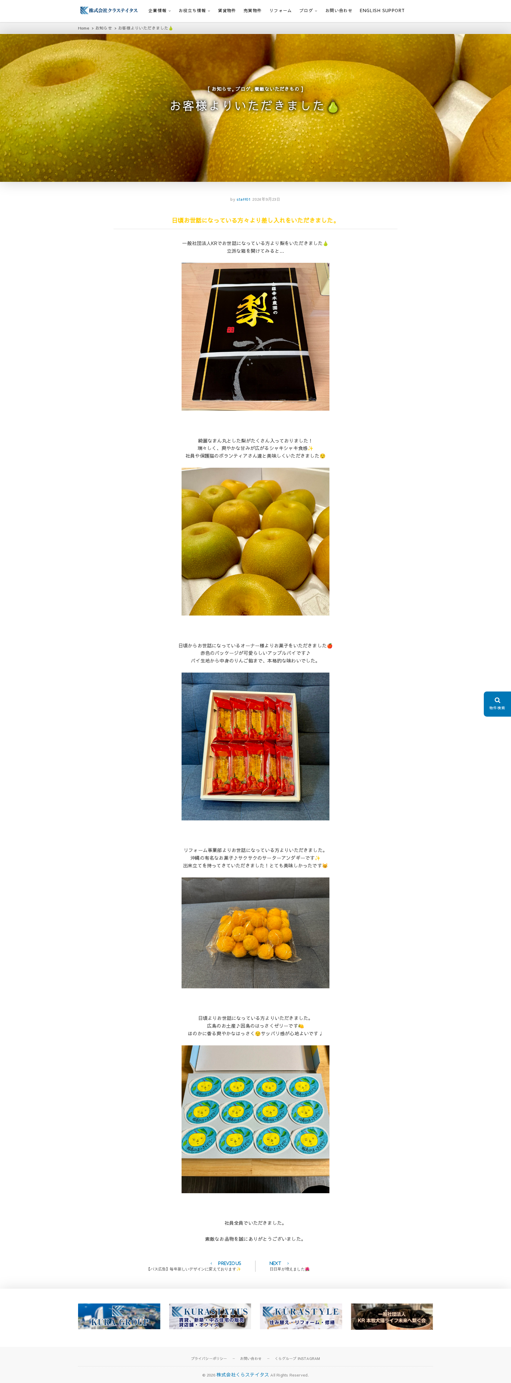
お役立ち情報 (192, 10)
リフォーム (280, 10)
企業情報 (157, 10)
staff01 (243, 199)
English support (382, 10)
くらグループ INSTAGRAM (297, 1358)
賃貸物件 (227, 10)
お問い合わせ (338, 10)
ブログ (306, 10)
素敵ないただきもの (277, 88)
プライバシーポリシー (209, 1358)
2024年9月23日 (266, 199)
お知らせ (222, 88)
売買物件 (253, 10)
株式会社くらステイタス (242, 1374)
